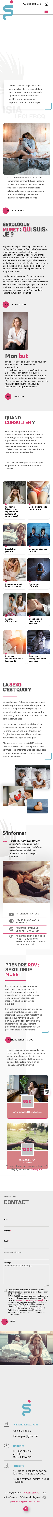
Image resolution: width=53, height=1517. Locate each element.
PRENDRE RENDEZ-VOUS (20, 1039)
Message (7, 1263)
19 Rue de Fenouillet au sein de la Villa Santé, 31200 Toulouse (30, 1472)
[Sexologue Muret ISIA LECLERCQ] (15, 349)
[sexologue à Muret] (26, 175)
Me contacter (16, 396)
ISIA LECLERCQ (31, 1493)
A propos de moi (14, 210)
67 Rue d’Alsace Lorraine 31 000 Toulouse (31, 1480)
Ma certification (15, 304)
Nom (6, 1219)
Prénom (7, 1231)
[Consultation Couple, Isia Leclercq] (18, 806)
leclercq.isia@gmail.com (25, 1436)
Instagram (36, 1169)
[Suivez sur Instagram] (46, 4)
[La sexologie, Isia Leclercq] (37, 813)
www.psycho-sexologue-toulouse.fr (29, 1300)
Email (6, 1241)
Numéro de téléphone (13, 1252)
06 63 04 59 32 (22, 1430)
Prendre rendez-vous (16, 65)
